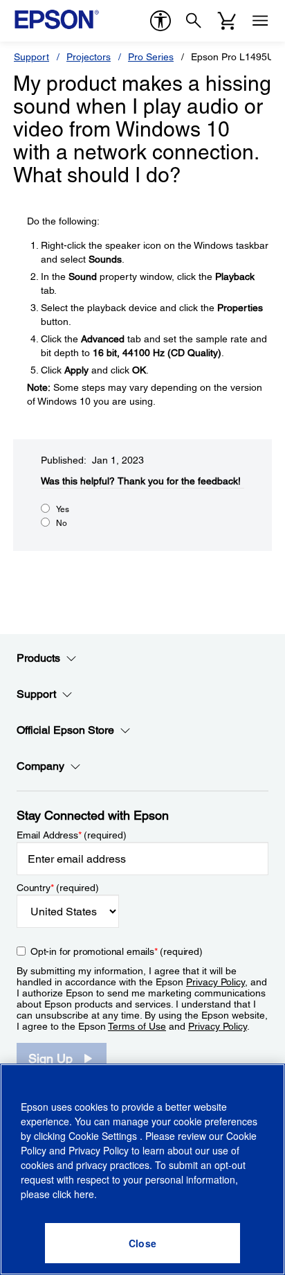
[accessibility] (160, 21)
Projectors (88, 56)
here (84, 1194)
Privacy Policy (215, 981)
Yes (62, 509)
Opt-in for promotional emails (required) (116, 951)
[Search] (194, 21)
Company (40, 766)
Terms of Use (137, 1026)
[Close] (142, 1243)
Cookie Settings (104, 1136)
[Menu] (260, 21)
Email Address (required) (72, 835)
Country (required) (58, 887)
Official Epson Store (65, 730)
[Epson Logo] (57, 19)
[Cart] (227, 21)
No (61, 523)
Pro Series (151, 56)
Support (31, 56)
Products (38, 658)
